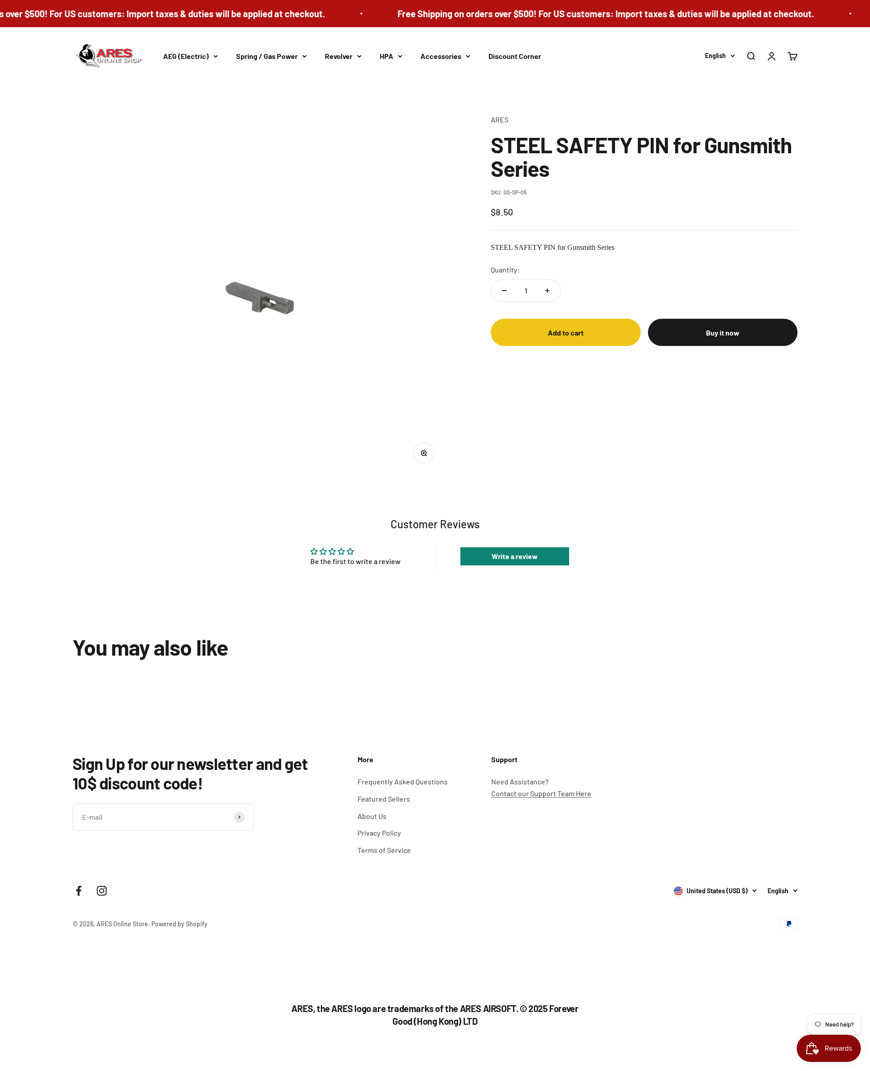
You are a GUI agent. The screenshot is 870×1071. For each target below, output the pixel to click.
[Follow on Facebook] (78, 891)
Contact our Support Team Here (541, 793)
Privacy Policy (379, 832)
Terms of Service (384, 850)
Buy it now (723, 332)
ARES (499, 119)
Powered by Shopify (179, 924)
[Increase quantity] (547, 291)
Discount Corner (514, 56)
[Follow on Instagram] (102, 891)
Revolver (339, 56)
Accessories (440, 56)
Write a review (515, 556)
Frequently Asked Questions (403, 781)
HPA (386, 56)
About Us (372, 816)
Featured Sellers (384, 798)
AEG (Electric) (186, 56)
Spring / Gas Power (267, 56)
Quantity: (505, 270)
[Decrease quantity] (504, 291)
